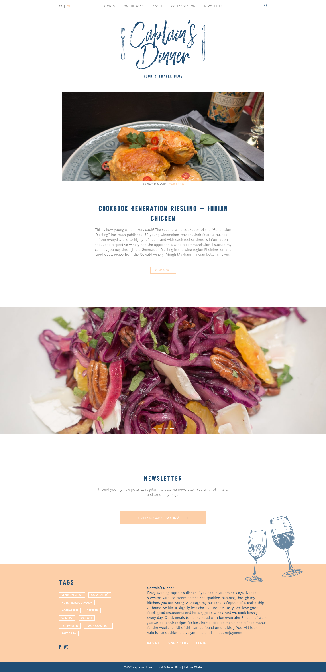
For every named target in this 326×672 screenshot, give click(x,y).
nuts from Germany (76, 602)
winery (67, 618)
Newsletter (213, 6)
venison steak (71, 595)
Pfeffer (92, 610)
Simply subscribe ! (159, 518)
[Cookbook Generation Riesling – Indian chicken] (163, 136)
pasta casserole (98, 625)
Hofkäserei (69, 610)
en (68, 6)
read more (163, 270)
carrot (86, 618)
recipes (109, 6)
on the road (134, 6)
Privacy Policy (178, 643)
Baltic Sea (68, 633)
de (61, 6)
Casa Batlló (99, 595)
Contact (202, 643)
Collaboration (183, 6)
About (157, 6)
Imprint (153, 643)
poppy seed (69, 625)
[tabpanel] (163, 370)
